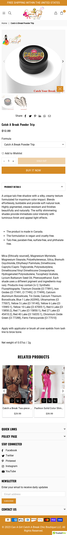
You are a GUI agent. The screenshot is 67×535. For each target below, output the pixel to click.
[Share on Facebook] (25, 116)
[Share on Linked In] (40, 116)
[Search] (10, 12)
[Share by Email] (49, 116)
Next (62, 61)
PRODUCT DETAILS (12, 186)
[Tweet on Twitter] (30, 116)
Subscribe (8, 501)
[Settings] (56, 12)
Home (4, 23)
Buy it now (33, 170)
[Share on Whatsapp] (44, 116)
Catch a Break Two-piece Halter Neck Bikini (18, 408)
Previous (4, 61)
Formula (6, 138)
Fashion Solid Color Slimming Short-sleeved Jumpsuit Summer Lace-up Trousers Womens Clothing (49, 408)
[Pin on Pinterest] (35, 116)
